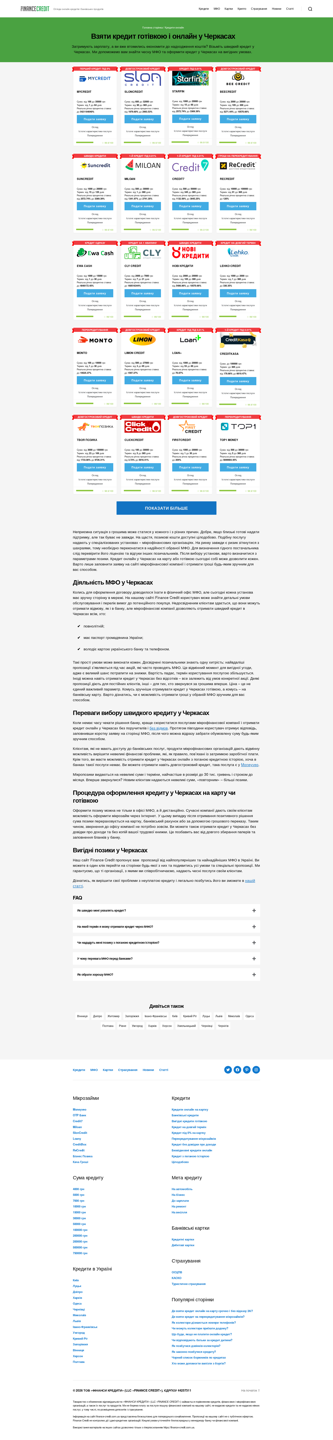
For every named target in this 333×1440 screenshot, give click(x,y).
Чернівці (206, 1026)
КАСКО (176, 1278)
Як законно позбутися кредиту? (194, 1352)
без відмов (159, 727)
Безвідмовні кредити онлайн (192, 1150)
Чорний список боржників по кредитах (199, 1357)
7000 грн (78, 1200)
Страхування (259, 8)
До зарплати (180, 1200)
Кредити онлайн (174, 27)
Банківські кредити (185, 1115)
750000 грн (80, 1253)
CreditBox (79, 1144)
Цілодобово (180, 1162)
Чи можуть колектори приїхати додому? (200, 1328)
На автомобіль (182, 1189)
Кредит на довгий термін (189, 1127)
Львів (219, 1016)
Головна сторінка (152, 27)
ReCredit (79, 1150)
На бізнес (178, 1195)
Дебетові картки (183, 1245)
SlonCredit (80, 1133)
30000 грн (79, 1218)
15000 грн (79, 1212)
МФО (217, 8)
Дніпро (97, 1016)
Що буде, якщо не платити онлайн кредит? (202, 1334)
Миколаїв (234, 1016)
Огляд (95, 127)
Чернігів (223, 1026)
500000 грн (80, 1247)
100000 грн (80, 1230)
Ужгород (137, 1026)
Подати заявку (95, 119)
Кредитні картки (183, 1239)
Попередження (95, 135)
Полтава (107, 1026)
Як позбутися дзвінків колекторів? (196, 1346)
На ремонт (179, 1206)
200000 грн (80, 1235)
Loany (77, 1138)
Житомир (113, 1016)
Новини (276, 8)
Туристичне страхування (189, 1284)
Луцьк (206, 1016)
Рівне (122, 1026)
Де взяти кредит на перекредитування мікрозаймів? (208, 1316)
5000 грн (78, 1195)
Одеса (250, 1016)
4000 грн (78, 1189)
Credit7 (78, 1121)
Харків (152, 1026)
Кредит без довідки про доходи (194, 1144)
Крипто (242, 8)
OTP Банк (79, 1115)
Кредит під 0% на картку (189, 1133)
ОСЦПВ (177, 1272)
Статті (290, 8)
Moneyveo (249, 764)
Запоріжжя (132, 1016)
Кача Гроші (80, 1162)
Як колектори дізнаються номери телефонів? (204, 1322)
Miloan (77, 1127)
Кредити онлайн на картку (190, 1109)
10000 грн (79, 1206)
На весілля (179, 1212)
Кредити (204, 8)
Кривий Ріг (190, 1016)
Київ (175, 1016)
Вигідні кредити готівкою (189, 1121)
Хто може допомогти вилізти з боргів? (198, 1363)
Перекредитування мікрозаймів (194, 1138)
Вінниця (82, 1016)
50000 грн (79, 1224)
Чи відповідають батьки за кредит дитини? (202, 1340)
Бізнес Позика (82, 1156)
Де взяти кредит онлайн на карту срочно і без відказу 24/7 (212, 1311)
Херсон (167, 1026)
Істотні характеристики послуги (95, 131)
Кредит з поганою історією (190, 1156)
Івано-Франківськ (156, 1016)
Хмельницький (186, 1026)
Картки (229, 8)
